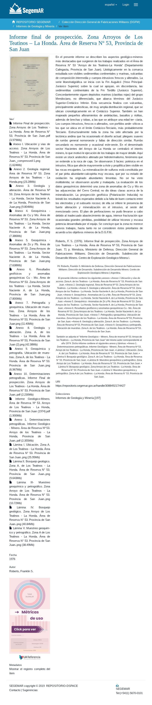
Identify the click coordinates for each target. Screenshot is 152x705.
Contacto (14, 690)
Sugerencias (30, 690)
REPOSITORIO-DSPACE (62, 685)
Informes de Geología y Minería (35, 26)
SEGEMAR (16, 685)
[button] (111, 4)
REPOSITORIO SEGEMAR (33, 22)
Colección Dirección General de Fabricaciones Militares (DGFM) (101, 22)
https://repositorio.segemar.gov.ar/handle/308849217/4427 (90, 385)
